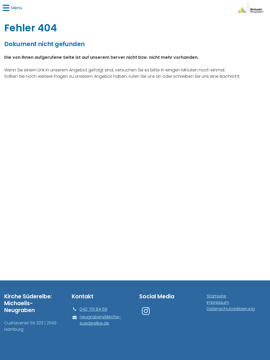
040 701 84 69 (93, 309)
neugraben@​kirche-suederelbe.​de (100, 320)
